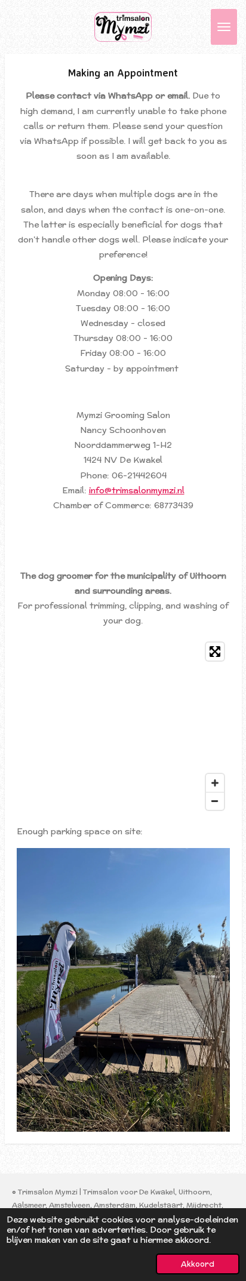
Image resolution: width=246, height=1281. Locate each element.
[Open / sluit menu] (224, 27)
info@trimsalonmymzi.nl (136, 490)
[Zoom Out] (215, 801)
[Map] (123, 726)
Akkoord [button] (197, 1263)
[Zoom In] (215, 783)
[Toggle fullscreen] (215, 652)
